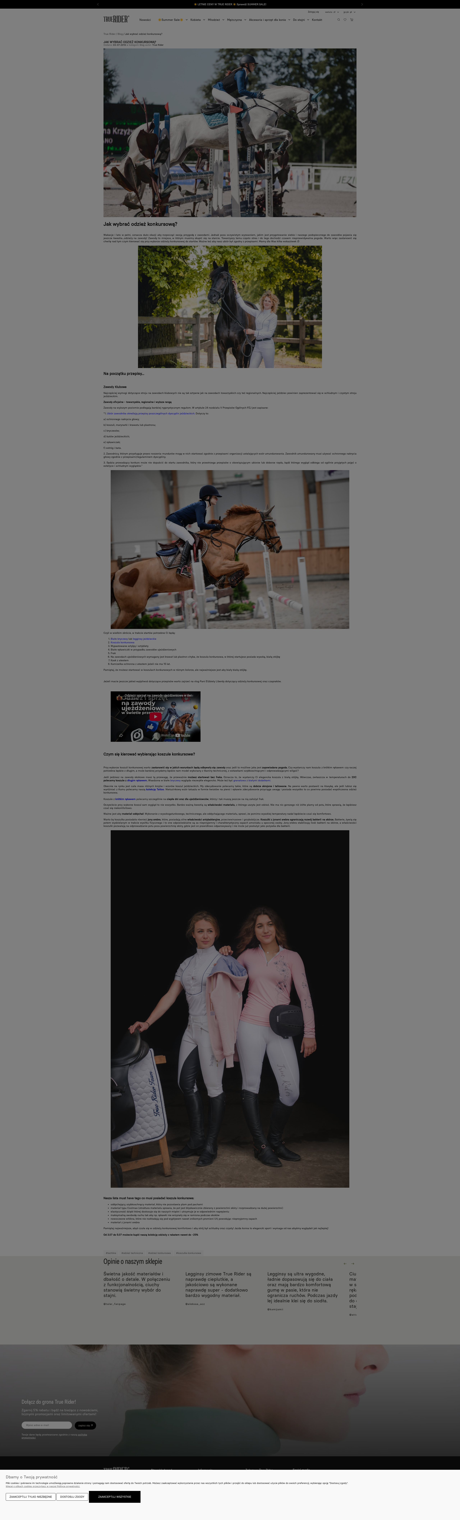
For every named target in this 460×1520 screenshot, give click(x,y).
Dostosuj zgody (72, 1496)
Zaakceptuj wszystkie (114, 1496)
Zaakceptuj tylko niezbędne (31, 1496)
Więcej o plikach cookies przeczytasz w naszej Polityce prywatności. (43, 1486)
